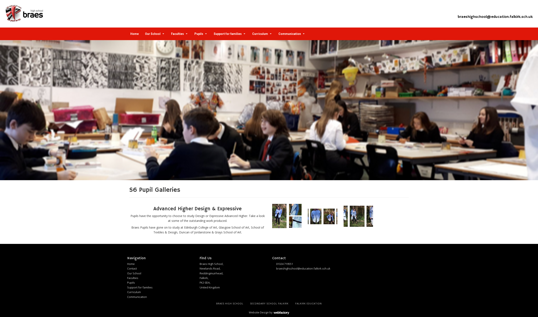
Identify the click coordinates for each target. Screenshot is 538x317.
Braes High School (229, 303)
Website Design (259, 312)
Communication (289, 34)
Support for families (228, 34)
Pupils (198, 34)
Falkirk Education (308, 303)
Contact (132, 268)
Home (134, 34)
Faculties (177, 34)
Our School (153, 34)
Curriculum (260, 34)
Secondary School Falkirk (269, 303)
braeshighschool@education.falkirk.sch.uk (495, 16)
